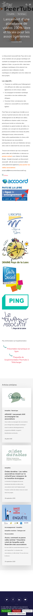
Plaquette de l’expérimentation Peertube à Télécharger (16, 360)
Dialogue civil (21, 530)
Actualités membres (10, 530)
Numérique (22, 14)
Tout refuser (16, 611)
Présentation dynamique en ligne (18, 350)
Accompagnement (10, 527)
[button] (30, 4)
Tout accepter (6, 611)
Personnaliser (27, 611)
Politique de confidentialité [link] (17, 613)
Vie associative (9, 534)
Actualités (11, 14)
